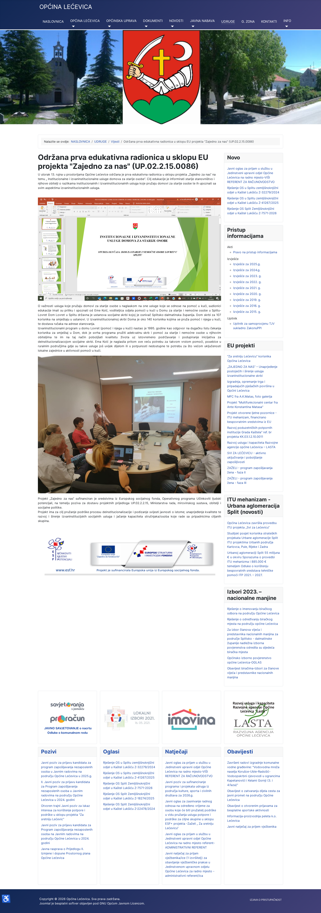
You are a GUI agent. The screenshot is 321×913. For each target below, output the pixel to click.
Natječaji (176, 751)
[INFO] (285, 26)
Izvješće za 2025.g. (246, 264)
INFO (287, 21)
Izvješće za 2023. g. (247, 276)
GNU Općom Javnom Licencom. (122, 903)
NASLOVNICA (53, 21)
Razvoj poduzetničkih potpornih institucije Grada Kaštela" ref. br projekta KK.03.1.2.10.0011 (249, 432)
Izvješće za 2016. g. (247, 306)
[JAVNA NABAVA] (192, 26)
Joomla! (45, 903)
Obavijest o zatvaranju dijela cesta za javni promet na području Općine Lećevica (253, 795)
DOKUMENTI (153, 21)
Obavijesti (240, 751)
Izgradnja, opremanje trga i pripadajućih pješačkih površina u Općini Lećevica (250, 386)
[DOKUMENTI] (145, 26)
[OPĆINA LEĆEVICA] (72, 26)
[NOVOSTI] (171, 26)
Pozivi (48, 751)
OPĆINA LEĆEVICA (85, 21)
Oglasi (111, 751)
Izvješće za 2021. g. (247, 288)
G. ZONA (248, 21)
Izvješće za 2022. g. (247, 282)
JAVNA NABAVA (202, 21)
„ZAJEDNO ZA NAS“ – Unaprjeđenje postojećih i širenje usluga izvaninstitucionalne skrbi (252, 371)
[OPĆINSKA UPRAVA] (108, 26)
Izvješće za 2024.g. (246, 270)
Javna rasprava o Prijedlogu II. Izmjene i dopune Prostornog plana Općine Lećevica (65, 853)
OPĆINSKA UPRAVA (121, 21)
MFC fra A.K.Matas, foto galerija (249, 396)
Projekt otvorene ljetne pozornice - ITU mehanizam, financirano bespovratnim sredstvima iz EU (252, 417)
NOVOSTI (176, 21)
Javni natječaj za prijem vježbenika (251, 826)
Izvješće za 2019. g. (247, 300)
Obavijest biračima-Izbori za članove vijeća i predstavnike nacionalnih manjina (253, 672)
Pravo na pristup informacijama (255, 252)
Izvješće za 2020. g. (247, 294)
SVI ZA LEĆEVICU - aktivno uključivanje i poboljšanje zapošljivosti (246, 457)
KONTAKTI (269, 21)
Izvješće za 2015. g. (247, 312)
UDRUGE (228, 21)
